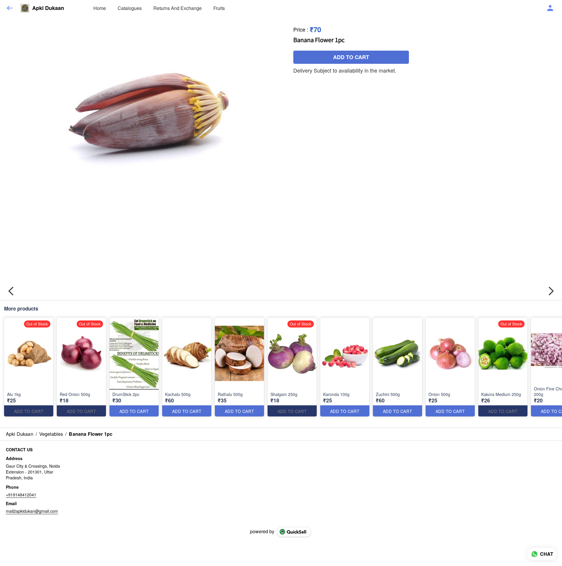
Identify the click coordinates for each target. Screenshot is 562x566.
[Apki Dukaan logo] (24, 8)
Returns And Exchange (177, 8)
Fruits (219, 8)
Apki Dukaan (48, 8)
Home (99, 8)
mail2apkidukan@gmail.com (32, 511)
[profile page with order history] (550, 8)
